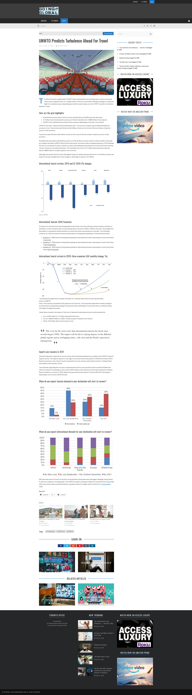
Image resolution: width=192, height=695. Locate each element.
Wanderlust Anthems (124, 58)
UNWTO (70, 531)
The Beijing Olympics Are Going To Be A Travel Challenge (96, 598)
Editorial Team (62, 46)
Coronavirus (50, 531)
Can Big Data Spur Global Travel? (100, 519)
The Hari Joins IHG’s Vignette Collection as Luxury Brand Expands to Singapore (103, 670)
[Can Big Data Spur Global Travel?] (101, 511)
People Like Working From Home (57, 600)
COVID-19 (60, 531)
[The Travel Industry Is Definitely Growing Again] (76, 511)
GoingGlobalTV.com (20, 692)
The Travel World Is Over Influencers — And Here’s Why (133, 47)
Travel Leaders (106, 484)
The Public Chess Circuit (125, 62)
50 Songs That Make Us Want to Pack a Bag (130, 54)
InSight (135, 2)
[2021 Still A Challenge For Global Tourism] (50, 511)
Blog (152, 2)
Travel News (108, 33)
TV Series (144, 2)
